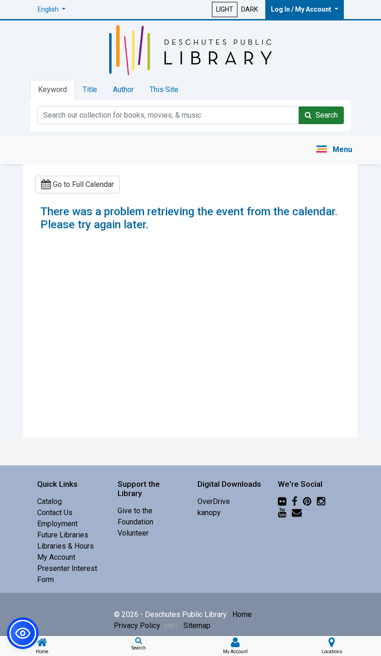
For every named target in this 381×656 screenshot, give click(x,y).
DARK (249, 9)
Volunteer (133, 533)
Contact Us (54, 512)
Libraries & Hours (65, 546)
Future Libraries (62, 534)
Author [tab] (123, 89)
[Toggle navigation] (334, 150)
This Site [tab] (164, 89)
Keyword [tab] (52, 89)
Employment (57, 523)
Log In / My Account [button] (302, 9)
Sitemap (197, 625)
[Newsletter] (297, 512)
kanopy (209, 512)
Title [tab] (90, 89)
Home (242, 614)
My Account (56, 557)
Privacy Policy (146, 625)
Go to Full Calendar (83, 184)
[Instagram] (321, 501)
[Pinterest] (307, 501)
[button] (51, 9)
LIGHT (224, 9)
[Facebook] (294, 501)
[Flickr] (282, 501)
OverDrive (213, 501)
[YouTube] (282, 512)
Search (325, 115)
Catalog (49, 501)
